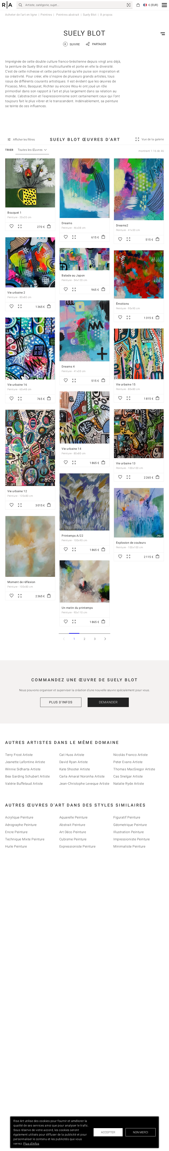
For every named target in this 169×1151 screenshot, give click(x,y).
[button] (164, 5)
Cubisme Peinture (73, 839)
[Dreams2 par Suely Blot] (139, 189)
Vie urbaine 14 (71, 448)
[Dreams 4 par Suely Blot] (84, 330)
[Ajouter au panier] (49, 226)
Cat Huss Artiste (71, 755)
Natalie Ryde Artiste (128, 784)
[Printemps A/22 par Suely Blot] (84, 501)
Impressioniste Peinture (131, 839)
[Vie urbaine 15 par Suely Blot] (139, 353)
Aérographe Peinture (21, 825)
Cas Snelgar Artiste (128, 776)
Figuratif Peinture (126, 817)
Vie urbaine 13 (126, 463)
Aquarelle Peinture (73, 817)
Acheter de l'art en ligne (21, 14)
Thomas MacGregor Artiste (134, 769)
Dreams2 (122, 225)
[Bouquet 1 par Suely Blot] (30, 182)
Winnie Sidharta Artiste (23, 769)
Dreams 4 (68, 366)
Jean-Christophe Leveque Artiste (84, 784)
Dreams (67, 223)
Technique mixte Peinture (24, 839)
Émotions (122, 303)
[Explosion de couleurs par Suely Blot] (139, 512)
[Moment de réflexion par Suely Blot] (30, 546)
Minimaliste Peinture (129, 846)
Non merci (140, 1132)
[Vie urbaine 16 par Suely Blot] (30, 348)
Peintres (46, 14)
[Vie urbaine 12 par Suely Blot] (30, 448)
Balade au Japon (73, 275)
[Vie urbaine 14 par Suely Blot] (84, 417)
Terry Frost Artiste (19, 755)
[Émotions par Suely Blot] (139, 274)
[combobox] (30, 150)
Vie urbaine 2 (16, 292)
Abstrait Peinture (72, 825)
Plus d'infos (61, 702)
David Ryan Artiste (73, 762)
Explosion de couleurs (131, 542)
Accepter (108, 1132)
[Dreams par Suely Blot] (84, 188)
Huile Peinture (16, 846)
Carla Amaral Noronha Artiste (82, 776)
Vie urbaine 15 (126, 384)
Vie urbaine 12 (17, 491)
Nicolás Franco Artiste (130, 755)
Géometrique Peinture (130, 825)
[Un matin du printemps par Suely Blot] (84, 581)
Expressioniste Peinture (77, 846)
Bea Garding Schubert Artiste (27, 776)
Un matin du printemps (77, 607)
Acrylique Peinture (19, 817)
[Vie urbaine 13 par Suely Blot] (139, 433)
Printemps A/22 (72, 535)
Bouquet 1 (14, 212)
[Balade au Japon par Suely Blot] (84, 259)
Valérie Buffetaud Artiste (24, 784)
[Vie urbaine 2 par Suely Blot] (30, 262)
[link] (129, 5)
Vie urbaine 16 (17, 384)
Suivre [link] (72, 44)
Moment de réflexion (21, 582)
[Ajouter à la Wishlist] (11, 226)
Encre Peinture (16, 832)
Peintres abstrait (67, 14)
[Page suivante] (105, 639)
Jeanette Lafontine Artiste (25, 762)
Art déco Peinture (72, 832)
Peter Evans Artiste (128, 762)
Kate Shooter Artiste (74, 769)
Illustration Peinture (128, 832)
